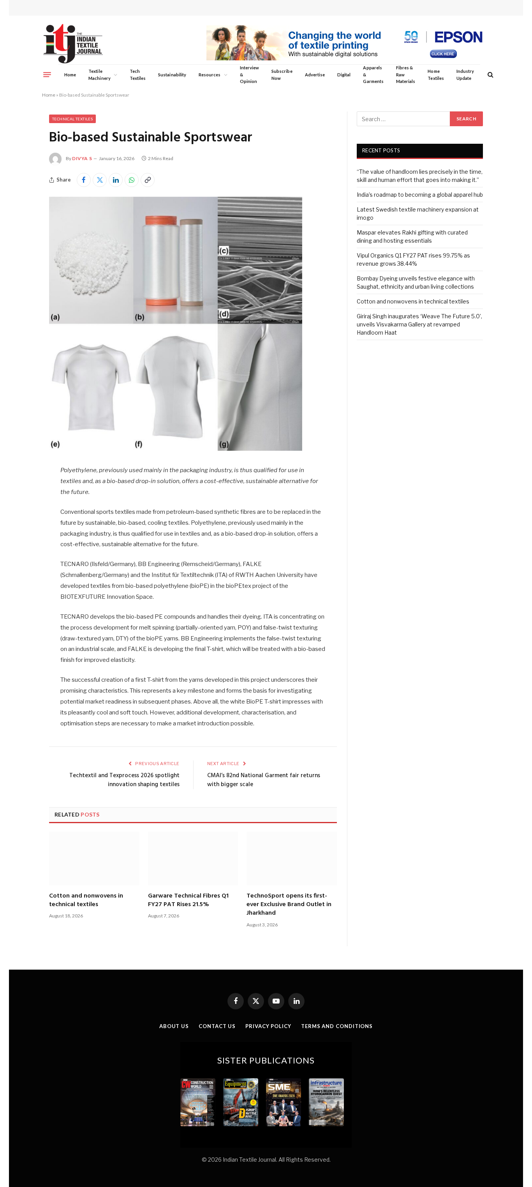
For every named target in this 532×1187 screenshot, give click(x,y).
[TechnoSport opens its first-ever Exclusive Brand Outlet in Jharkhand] (292, 858)
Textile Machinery (99, 75)
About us (174, 1026)
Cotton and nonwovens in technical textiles (86, 900)
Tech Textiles (138, 75)
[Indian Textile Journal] (73, 43)
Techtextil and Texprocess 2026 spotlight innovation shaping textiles (124, 780)
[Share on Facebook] (84, 180)
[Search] (489, 74)
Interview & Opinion (249, 74)
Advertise (315, 74)
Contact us (217, 1026)
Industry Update (465, 75)
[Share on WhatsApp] (132, 180)
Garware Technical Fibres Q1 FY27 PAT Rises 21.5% (188, 900)
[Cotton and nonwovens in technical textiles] (94, 858)
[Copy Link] (148, 180)
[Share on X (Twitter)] (100, 180)
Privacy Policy (268, 1026)
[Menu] (47, 74)
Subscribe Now (281, 75)
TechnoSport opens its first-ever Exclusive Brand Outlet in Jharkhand (289, 905)
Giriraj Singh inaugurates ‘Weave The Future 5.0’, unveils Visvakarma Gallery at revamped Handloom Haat (419, 324)
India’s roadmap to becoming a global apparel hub (420, 194)
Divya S (82, 158)
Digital (344, 74)
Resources (210, 74)
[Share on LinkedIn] (116, 180)
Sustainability (172, 74)
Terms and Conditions (337, 1026)
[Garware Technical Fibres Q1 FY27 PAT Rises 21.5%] (193, 858)
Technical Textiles (72, 118)
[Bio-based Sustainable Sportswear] (175, 448)
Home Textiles (436, 75)
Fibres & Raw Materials (406, 74)
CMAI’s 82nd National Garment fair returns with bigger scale (263, 780)
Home (70, 74)
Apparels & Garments (373, 74)
